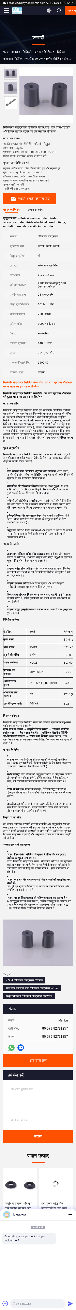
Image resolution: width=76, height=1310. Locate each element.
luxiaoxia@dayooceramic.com (26, 2)
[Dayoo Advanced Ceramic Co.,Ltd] (20, 10)
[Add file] (5, 1303)
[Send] (70, 1303)
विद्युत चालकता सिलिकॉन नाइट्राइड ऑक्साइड (29, 996)
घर (4, 51)
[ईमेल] (20, 1047)
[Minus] (70, 1214)
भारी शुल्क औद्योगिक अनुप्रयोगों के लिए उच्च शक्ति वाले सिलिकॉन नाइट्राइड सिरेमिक (33, 1206)
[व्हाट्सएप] (11, 1048)
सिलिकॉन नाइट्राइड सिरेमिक (37, 51)
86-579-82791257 (61, 2)
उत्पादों (14, 51)
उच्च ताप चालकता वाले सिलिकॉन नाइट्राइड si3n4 (32, 988)
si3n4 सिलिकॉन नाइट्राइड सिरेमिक (24, 980)
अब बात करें (38, 1060)
